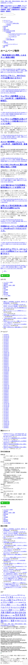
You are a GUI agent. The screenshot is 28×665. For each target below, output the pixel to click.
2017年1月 (6, 420)
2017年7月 (6, 411)
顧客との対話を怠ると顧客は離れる (12, 327)
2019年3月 (6, 381)
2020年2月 (6, 364)
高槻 (25, 620)
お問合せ (5, 42)
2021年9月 (6, 339)
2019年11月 (6, 369)
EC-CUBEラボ (13, 36)
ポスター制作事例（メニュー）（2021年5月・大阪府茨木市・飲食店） (14, 144)
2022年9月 (6, 334)
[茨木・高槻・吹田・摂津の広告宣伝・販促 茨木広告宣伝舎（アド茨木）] (14, 2)
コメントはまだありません (10, 72)
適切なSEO (6, 29)
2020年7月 (6, 357)
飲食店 (22, 620)
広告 (20, 612)
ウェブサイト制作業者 (18, 602)
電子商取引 (18, 621)
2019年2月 (6, 382)
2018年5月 (6, 396)
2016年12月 (6, 421)
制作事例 (5, 45)
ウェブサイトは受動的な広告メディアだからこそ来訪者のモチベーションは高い (14, 121)
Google (16, 595)
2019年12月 (6, 367)
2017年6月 (6, 412)
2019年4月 (6, 379)
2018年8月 (6, 391)
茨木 (17, 615)
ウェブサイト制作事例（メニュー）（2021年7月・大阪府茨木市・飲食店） (14, 98)
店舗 (5, 615)
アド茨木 (3, 69)
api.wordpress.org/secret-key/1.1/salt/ (17, 33)
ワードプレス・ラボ (14, 35)
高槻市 (2, 622)
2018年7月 (6, 393)
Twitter (24, 595)
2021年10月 (6, 337)
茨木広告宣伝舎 (8, 618)
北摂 (22, 610)
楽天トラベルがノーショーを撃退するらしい (14, 310)
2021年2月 (6, 349)
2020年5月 (6, 360)
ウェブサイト (18, 600)
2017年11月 (6, 405)
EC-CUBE (15, 178)
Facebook (12, 595)
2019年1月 (6, 384)
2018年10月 (6, 388)
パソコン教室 (6, 295)
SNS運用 (18, 69)
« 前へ (5, 271)
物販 (14, 615)
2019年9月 (6, 372)
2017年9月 (6, 408)
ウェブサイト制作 (8, 21)
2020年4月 (6, 361)
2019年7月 (6, 375)
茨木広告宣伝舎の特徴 (9, 30)
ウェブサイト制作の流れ (12, 23)
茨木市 (23, 615)
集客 (4, 27)
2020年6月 (6, 358)
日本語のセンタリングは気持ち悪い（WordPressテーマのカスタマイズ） (14, 228)
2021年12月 (6, 336)
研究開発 (8, 32)
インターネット (18, 597)
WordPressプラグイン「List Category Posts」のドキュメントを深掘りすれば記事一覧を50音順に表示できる (14, 435)
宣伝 (16, 612)
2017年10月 (6, 406)
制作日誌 (11, 91)
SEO (14, 69)
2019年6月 (6, 376)
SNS (21, 595)
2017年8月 (6, 409)
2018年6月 (6, 394)
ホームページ (6, 20)
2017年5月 (6, 414)
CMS (2, 595)
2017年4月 (6, 415)
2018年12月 (6, 385)
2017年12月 (6, 403)
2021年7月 (6, 342)
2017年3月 (6, 417)
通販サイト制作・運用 (21, 70)
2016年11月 (6, 423)
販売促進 (5, 26)
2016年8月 (6, 427)
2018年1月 (6, 402)
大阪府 (8, 612)
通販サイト (7, 621)
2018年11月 (6, 387)
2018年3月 (6, 399)
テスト (5, 313)
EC (4, 595)
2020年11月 (6, 354)
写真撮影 (8, 24)
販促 (17, 618)
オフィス (8, 38)
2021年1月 (6, 351)
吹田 (25, 610)
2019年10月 (6, 370)
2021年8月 (6, 340)
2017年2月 (6, 418)
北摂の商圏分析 (10, 39)
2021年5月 (6, 345)
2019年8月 (6, 373)
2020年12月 (6, 352)
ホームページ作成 (17, 607)
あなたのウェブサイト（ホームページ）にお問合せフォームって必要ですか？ (14, 251)
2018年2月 (6, 400)
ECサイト (8, 595)
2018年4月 (6, 397)
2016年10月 (6, 424)
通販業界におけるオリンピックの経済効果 (14, 560)
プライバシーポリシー (12, 44)
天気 (12, 612)
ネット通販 (20, 605)
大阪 (3, 612)
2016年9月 (6, 426)
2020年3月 (6, 363)
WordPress (23, 69)
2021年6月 (6, 343)
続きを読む (20, 72)
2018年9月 (6, 390)
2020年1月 (6, 366)
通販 (2, 621)
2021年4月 (6, 346)
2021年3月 (6, 348)
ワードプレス (16, 610)
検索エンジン (10, 615)
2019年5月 (6, 378)
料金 (4, 41)
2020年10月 (6, 355)
